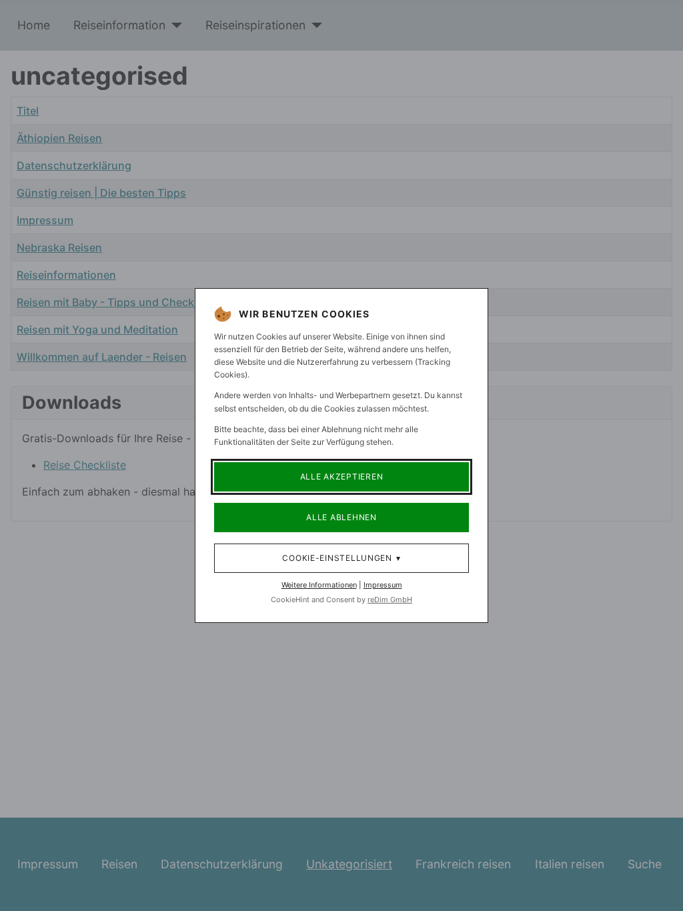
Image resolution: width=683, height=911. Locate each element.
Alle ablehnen (341, 517)
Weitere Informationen (319, 585)
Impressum (383, 585)
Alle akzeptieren (342, 477)
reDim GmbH (390, 599)
